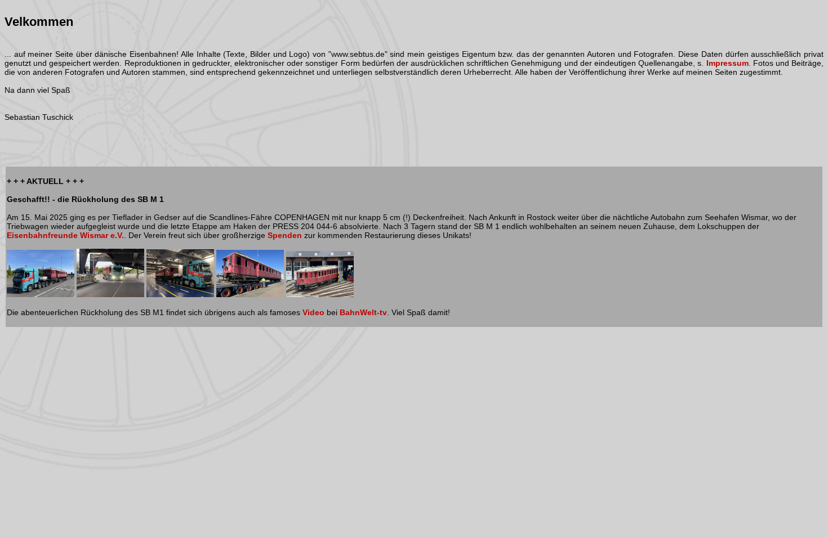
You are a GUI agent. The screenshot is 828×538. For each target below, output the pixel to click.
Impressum (727, 63)
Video (313, 312)
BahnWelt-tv (363, 312)
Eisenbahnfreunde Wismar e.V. (65, 235)
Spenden (285, 235)
